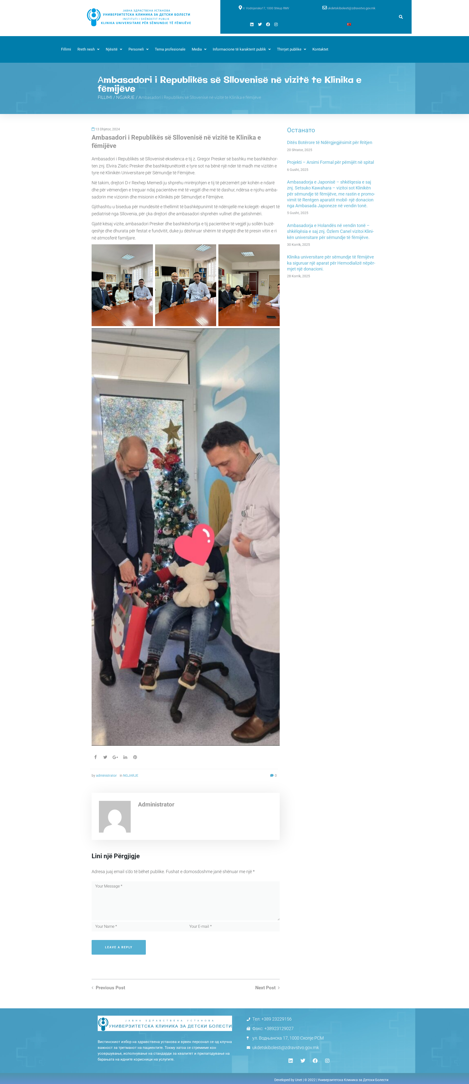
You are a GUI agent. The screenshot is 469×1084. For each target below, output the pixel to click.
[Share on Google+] (115, 757)
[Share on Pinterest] (135, 757)
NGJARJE (125, 97)
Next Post (265, 987)
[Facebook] (268, 24)
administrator (106, 775)
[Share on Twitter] (105, 757)
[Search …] (401, 17)
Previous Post (110, 987)
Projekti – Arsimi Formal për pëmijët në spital (330, 162)
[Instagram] (276, 24)
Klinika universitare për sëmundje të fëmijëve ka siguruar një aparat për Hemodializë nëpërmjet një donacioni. (331, 262)
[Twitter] (260, 24)
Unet (298, 1080)
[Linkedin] (252, 24)
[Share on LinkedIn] (125, 757)
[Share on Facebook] (95, 757)
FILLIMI (105, 97)
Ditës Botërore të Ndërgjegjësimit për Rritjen (329, 142)
